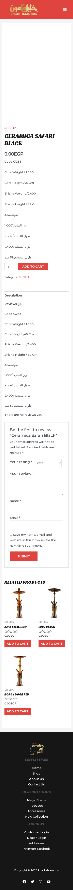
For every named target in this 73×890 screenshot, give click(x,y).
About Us (36, 779)
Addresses (36, 843)
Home (36, 768)
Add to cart (33, 266)
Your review (22, 473)
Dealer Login (36, 838)
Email (15, 518)
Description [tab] (13, 295)
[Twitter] (32, 882)
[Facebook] (24, 882)
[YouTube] (48, 882)
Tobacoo (36, 805)
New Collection (36, 816)
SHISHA (10, 128)
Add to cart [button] (17, 644)
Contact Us (36, 784)
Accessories (36, 811)
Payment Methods (36, 849)
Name (15, 501)
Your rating (21, 462)
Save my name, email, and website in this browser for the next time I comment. (33, 540)
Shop (36, 773)
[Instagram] (40, 882)
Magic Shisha (36, 800)
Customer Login (36, 832)
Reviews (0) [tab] (13, 304)
